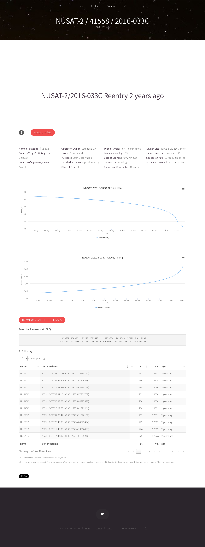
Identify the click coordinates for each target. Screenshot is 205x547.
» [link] (183, 451)
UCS (64, 458)
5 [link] (159, 451)
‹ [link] (133, 451)
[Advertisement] (102, 64)
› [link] (178, 451)
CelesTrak (37, 458)
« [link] (128, 451)
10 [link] (173, 451)
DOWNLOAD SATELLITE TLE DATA (42, 319)
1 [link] (138, 451)
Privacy (99, 528)
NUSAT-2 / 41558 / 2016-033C (102, 21)
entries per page (37, 358)
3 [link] (149, 451)
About (87, 528)
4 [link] (154, 451)
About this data (42, 132)
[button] (38, 366)
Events (109, 528)
